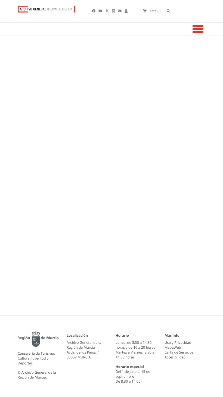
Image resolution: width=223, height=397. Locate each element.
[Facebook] (94, 10)
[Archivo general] (46, 7)
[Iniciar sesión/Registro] (126, 10)
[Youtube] (100, 10)
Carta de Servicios (179, 352)
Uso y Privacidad (178, 342)
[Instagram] (114, 10)
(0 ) (155, 10)
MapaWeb (173, 347)
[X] (108, 10)
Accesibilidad (175, 357)
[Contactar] (120, 10)
